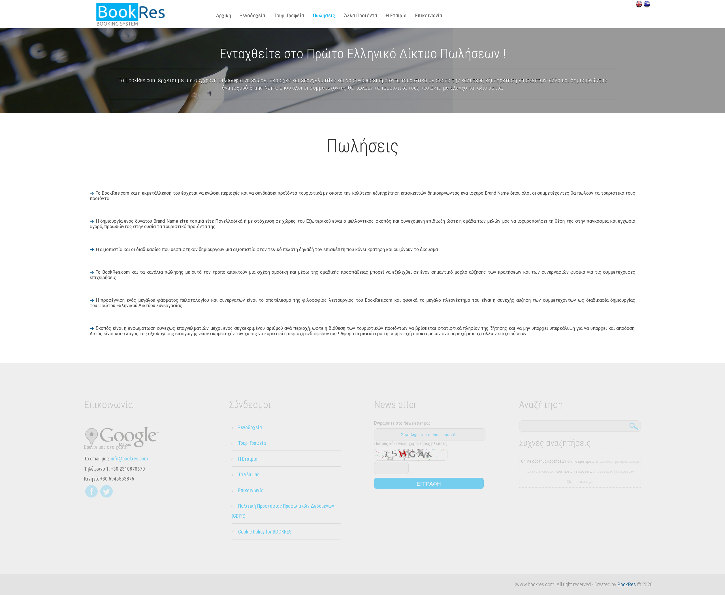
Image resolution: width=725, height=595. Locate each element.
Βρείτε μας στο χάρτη (106, 447)
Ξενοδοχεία (252, 15)
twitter (106, 491)
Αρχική (223, 15)
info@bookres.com (129, 459)
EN (639, 4)
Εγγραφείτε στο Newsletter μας (402, 423)
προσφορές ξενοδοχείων (615, 471)
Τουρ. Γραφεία (289, 15)
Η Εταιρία (396, 15)
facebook (91, 491)
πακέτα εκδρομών (540, 471)
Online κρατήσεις (581, 462)
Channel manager (580, 482)
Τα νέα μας (248, 474)
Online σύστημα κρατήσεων (543, 461)
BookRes (626, 584)
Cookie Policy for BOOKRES (264, 532)
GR (646, 4)
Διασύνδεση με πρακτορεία (617, 462)
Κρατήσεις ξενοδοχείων (575, 471)
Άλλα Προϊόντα (360, 15)
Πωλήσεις (130, 14)
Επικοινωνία (428, 15)
